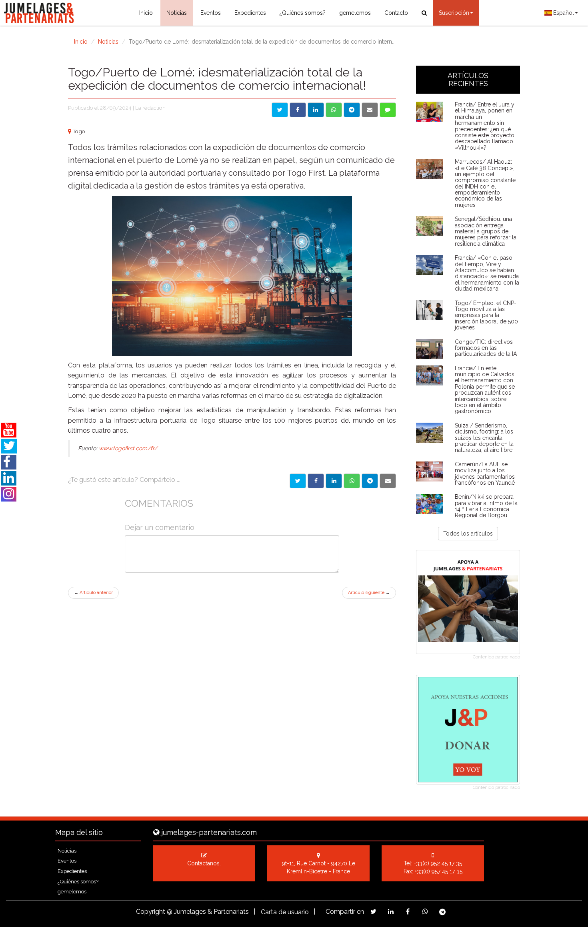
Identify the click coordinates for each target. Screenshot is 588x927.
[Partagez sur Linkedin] (390, 911)
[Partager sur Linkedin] (334, 481)
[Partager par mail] (388, 481)
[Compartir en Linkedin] (316, 109)
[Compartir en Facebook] (298, 109)
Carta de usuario (285, 912)
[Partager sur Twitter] (298, 481)
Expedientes (250, 13)
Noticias (176, 13)
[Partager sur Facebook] (316, 481)
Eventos (210, 13)
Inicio (146, 13)
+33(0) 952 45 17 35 (438, 863)
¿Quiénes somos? (303, 13)
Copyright (150, 911)
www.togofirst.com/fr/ (128, 448)
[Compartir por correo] (370, 109)
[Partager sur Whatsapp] (352, 481)
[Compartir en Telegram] (352, 109)
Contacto (396, 13)
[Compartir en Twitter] (280, 109)
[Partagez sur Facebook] (408, 911)
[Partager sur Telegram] (370, 481)
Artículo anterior (93, 592)
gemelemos (355, 13)
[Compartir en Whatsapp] (334, 109)
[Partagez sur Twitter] (373, 911)
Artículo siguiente (369, 592)
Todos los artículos (468, 533)
